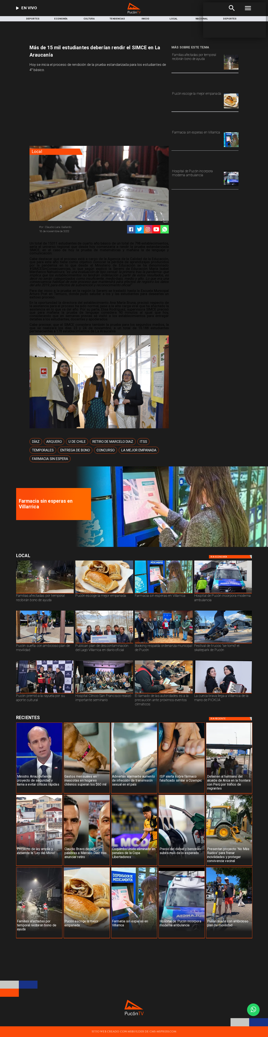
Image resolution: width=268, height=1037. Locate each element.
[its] (134, 793)
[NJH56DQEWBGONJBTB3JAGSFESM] (231, 69)
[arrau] (39, 793)
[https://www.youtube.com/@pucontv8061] (156, 229)
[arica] (229, 793)
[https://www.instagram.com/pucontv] (148, 229)
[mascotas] (87, 793)
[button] (36, 441)
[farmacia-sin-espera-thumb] (231, 146)
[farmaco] (181, 793)
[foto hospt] (104, 693)
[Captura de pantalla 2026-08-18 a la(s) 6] (231, 185)
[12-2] (45, 693)
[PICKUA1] (223, 693)
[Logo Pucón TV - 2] (134, 12)
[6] (164, 693)
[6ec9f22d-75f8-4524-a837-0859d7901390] (231, 108)
